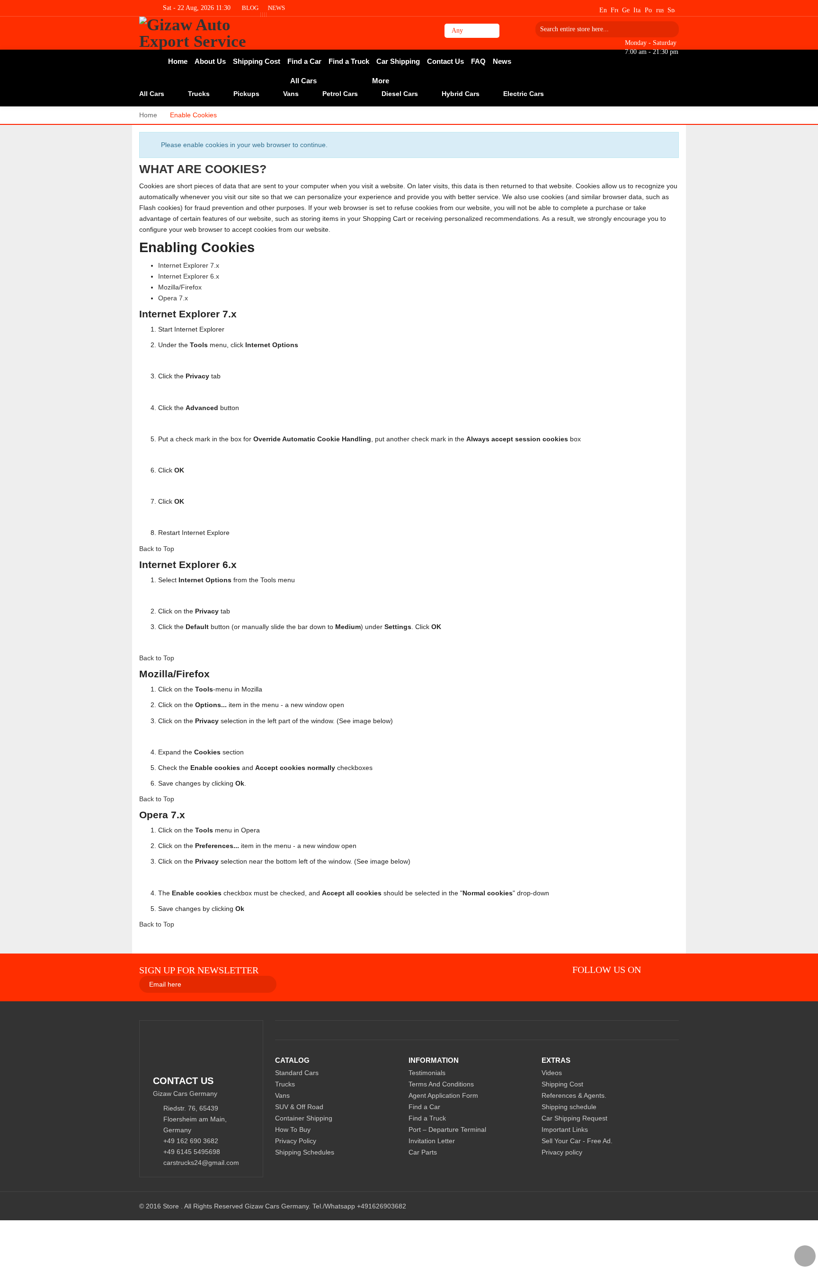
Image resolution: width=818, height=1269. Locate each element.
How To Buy (293, 1129)
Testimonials (427, 1072)
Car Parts (423, 1152)
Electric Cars (523, 93)
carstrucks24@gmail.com (201, 1162)
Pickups (246, 93)
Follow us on (606, 969)
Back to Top (156, 548)
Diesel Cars (400, 93)
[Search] (668, 29)
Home (148, 115)
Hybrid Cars (461, 93)
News (276, 7)
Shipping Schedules (304, 1152)
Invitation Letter (432, 1141)
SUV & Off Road (299, 1107)
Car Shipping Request (574, 1118)
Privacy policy (562, 1152)
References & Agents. (574, 1095)
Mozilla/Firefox (180, 287)
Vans (291, 93)
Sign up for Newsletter (198, 970)
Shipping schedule (569, 1107)
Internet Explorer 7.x (188, 265)
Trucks (199, 93)
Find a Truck (427, 1118)
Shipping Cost (562, 1084)
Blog (250, 7)
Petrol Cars (340, 93)
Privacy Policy (295, 1141)
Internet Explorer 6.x (188, 276)
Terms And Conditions (441, 1084)
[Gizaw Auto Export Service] (206, 33)
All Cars (151, 93)
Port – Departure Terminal (447, 1129)
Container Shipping (303, 1118)
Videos (552, 1072)
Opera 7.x (173, 298)
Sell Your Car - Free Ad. (577, 1141)
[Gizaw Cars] (656, 969)
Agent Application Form (443, 1095)
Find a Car (424, 1107)
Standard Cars (297, 1072)
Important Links (565, 1129)
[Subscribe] (296, 984)
